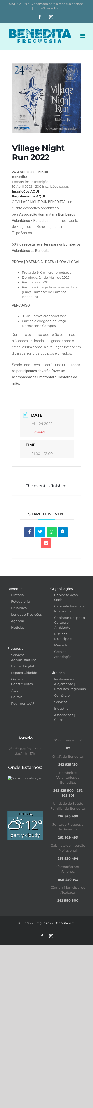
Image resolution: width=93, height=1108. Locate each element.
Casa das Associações (63, 654)
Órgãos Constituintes (22, 681)
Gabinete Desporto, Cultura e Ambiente (70, 622)
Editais (16, 697)
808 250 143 (68, 880)
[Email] (46, 543)
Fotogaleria (20, 601)
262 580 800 (67, 900)
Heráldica (19, 608)
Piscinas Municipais (63, 636)
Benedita (15, 589)
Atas (14, 690)
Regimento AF (22, 703)
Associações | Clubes (64, 717)
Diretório (57, 673)
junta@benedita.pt (48, 8)
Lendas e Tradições (26, 614)
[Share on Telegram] (63, 532)
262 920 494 (68, 858)
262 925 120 (68, 764)
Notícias (17, 627)
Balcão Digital (22, 666)
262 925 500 (63, 790)
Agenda (17, 621)
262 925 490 (68, 816)
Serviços (60, 702)
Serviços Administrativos (23, 657)
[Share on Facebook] (29, 532)
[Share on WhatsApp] (52, 532)
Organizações (61, 589)
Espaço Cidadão (24, 673)
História (17, 595)
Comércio (62, 695)
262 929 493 (68, 837)
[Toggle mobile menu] (83, 35)
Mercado (61, 645)
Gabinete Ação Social (66, 597)
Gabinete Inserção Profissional (69, 608)
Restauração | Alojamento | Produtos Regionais (70, 684)
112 (68, 748)
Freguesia (15, 648)
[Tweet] (40, 532)
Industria (61, 708)
